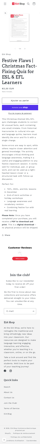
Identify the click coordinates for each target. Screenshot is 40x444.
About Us (8, 392)
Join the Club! (10, 403)
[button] (5, 4)
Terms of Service (11, 408)
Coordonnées (32, 440)
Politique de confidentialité (21, 437)
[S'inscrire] (33, 311)
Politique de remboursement (24, 433)
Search (7, 387)
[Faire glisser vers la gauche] (15, 49)
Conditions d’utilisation (15, 440)
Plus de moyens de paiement (20, 113)
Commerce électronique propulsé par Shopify (20, 430)
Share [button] (7, 235)
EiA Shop (13, 428)
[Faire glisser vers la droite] (25, 49)
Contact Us (9, 398)
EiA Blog (8, 414)
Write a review (20, 258)
